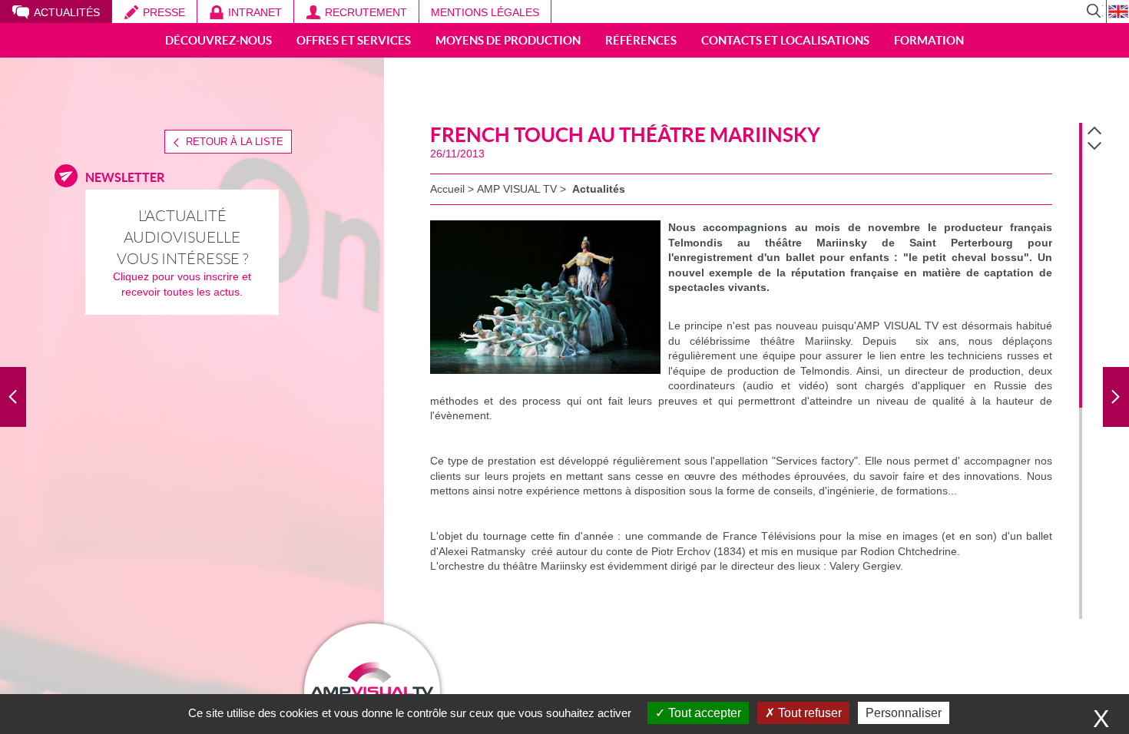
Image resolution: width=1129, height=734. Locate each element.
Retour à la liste (234, 141)
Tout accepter (703, 712)
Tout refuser (808, 712)
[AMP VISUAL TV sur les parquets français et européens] (1116, 397)
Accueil (447, 189)
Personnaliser (904, 712)
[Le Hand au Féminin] (13, 397)
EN (1117, 11)
